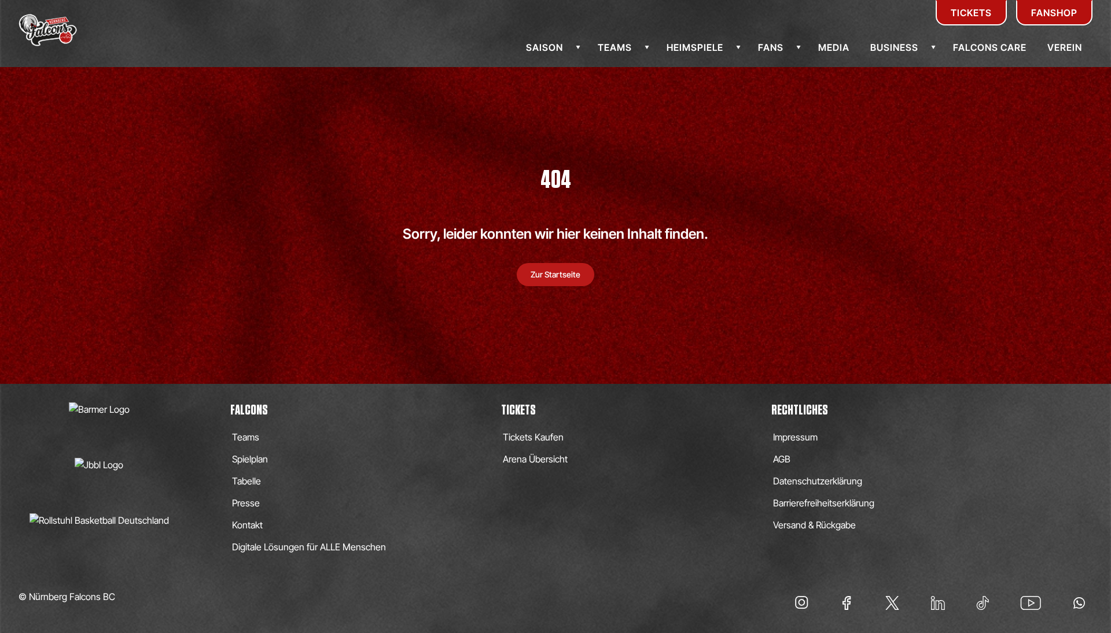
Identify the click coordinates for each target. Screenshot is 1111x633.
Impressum (795, 437)
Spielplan (250, 459)
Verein (1064, 47)
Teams (615, 47)
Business (894, 47)
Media (833, 47)
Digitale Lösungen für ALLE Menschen (309, 547)
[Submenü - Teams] (647, 47)
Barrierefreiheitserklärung (823, 503)
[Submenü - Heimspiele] (738, 47)
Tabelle (246, 481)
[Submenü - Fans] (798, 47)
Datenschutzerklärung (817, 481)
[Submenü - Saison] (578, 47)
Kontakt (247, 525)
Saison (544, 47)
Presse (246, 503)
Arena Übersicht (535, 459)
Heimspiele (695, 47)
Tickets (971, 12)
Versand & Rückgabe (814, 525)
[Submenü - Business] (933, 47)
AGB (781, 459)
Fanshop (1054, 12)
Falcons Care (990, 47)
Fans (770, 47)
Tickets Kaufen (533, 437)
